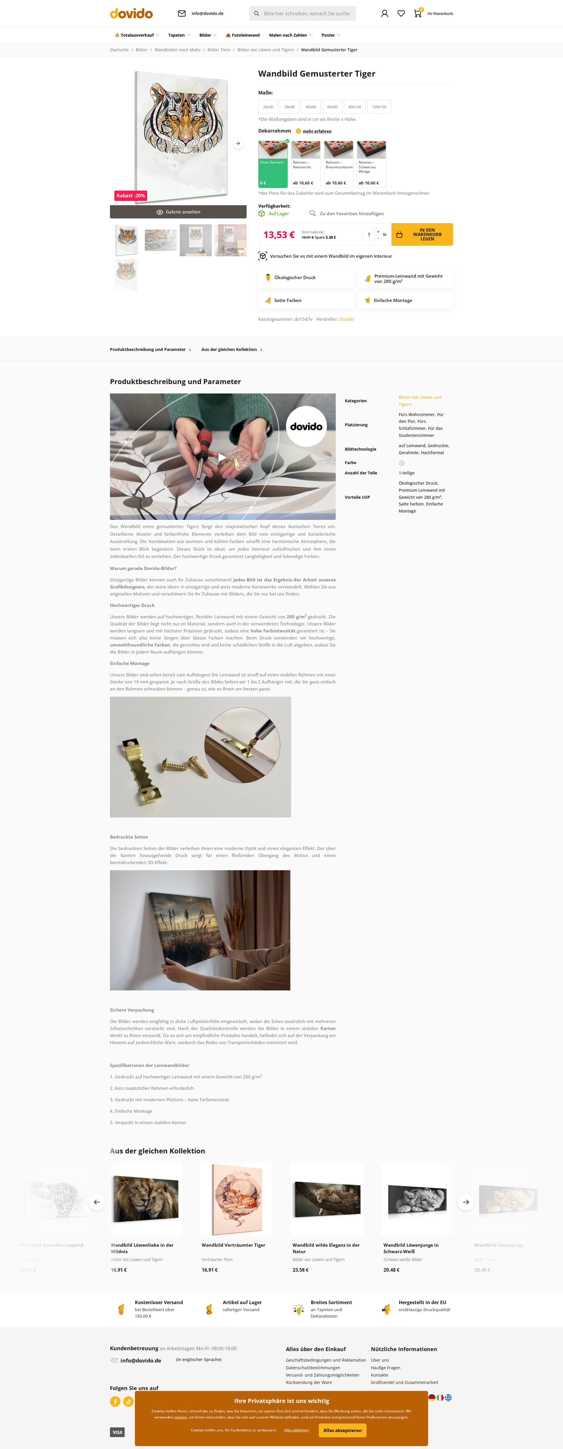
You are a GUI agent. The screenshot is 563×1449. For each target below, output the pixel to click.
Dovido (346, 319)
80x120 (355, 106)
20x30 (268, 106)
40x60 (311, 106)
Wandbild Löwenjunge (499, 1245)
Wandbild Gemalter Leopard (51, 1245)
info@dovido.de (140, 1360)
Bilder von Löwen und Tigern (266, 49)
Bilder (141, 49)
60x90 (332, 106)
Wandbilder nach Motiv (178, 49)
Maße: (266, 92)
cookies (180, 1417)
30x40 (289, 106)
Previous (97, 1202)
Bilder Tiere (219, 49)
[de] (432, 1397)
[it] (441, 1397)
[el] (448, 1397)
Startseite (119, 49)
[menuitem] (137, 35)
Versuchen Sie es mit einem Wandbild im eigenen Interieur (331, 256)
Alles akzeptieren (342, 1430)
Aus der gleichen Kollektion (229, 349)
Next (238, 143)
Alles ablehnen (296, 1430)
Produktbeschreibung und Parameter (148, 349)
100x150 (379, 106)
